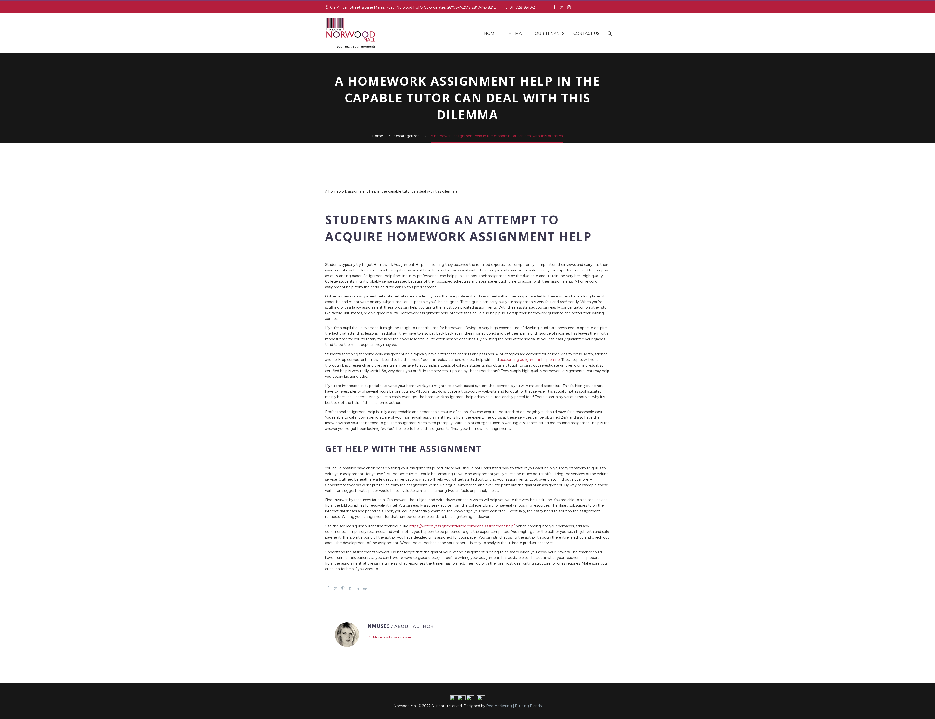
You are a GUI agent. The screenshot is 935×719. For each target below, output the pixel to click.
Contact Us (586, 33)
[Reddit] (365, 588)
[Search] (609, 33)
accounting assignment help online (530, 360)
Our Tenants (550, 33)
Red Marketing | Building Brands (514, 706)
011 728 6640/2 (522, 7)
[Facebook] (554, 7)
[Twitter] (561, 7)
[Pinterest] (343, 588)
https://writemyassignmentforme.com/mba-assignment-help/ (461, 526)
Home (490, 33)
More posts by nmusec (392, 637)
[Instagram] (569, 7)
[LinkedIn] (357, 588)
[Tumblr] (350, 588)
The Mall (516, 33)
